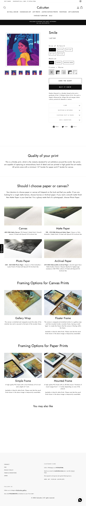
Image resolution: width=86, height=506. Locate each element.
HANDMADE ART (25, 12)
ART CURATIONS (73, 12)
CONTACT (6, 464)
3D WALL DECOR (12, 12)
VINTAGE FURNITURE (40, 16)
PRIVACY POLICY (8, 470)
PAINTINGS (63, 12)
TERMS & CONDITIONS (10, 473)
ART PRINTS (36, 12)
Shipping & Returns (65, 110)
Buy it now (65, 87)
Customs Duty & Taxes (65, 115)
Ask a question (65, 120)
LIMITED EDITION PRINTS (50, 12)
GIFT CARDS (7, 1)
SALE (50, 16)
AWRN (6, 475)
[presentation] (21, 433)
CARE (65, 105)
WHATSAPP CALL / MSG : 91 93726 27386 (24, 1)
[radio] (52, 49)
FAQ (5, 467)
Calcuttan (43, 7)
